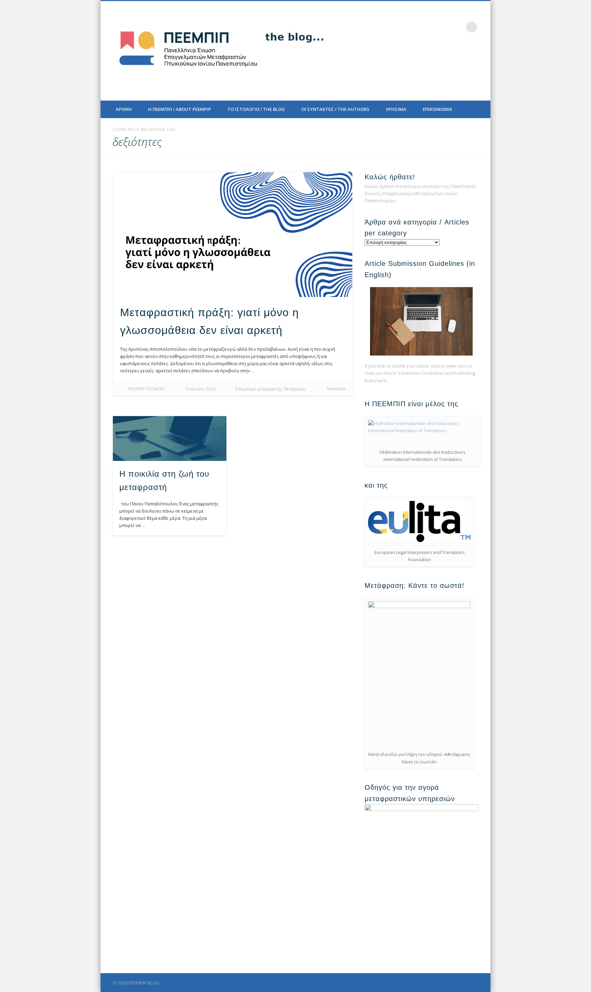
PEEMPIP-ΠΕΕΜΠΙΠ (146, 389)
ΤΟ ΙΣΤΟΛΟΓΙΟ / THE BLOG (256, 109)
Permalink (336, 389)
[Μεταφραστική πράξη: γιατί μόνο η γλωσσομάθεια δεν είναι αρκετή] (232, 234)
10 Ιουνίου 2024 (200, 389)
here (382, 380)
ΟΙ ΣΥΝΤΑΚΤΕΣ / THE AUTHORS (335, 109)
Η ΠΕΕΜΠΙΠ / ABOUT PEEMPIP (179, 109)
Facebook (415, 27)
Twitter (429, 27)
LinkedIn (457, 27)
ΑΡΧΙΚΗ (124, 109)
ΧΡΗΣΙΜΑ (396, 109)
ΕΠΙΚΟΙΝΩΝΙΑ (437, 109)
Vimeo (443, 27)
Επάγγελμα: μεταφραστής (258, 389)
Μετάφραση (295, 389)
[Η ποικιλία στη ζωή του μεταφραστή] (169, 438)
